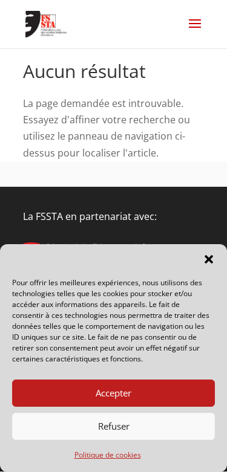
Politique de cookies (107, 455)
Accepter (113, 393)
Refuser (114, 426)
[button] (209, 259)
